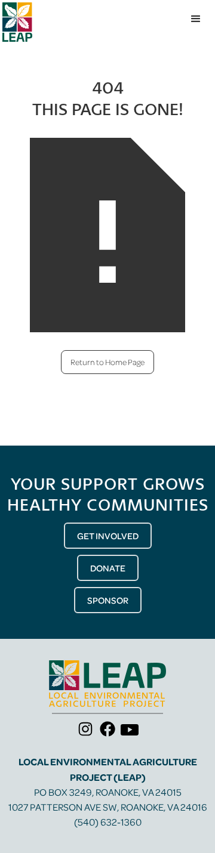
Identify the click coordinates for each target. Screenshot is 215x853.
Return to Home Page (107, 362)
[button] (196, 19)
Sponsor (107, 600)
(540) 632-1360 (108, 821)
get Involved (108, 536)
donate (107, 568)
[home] (17, 22)
